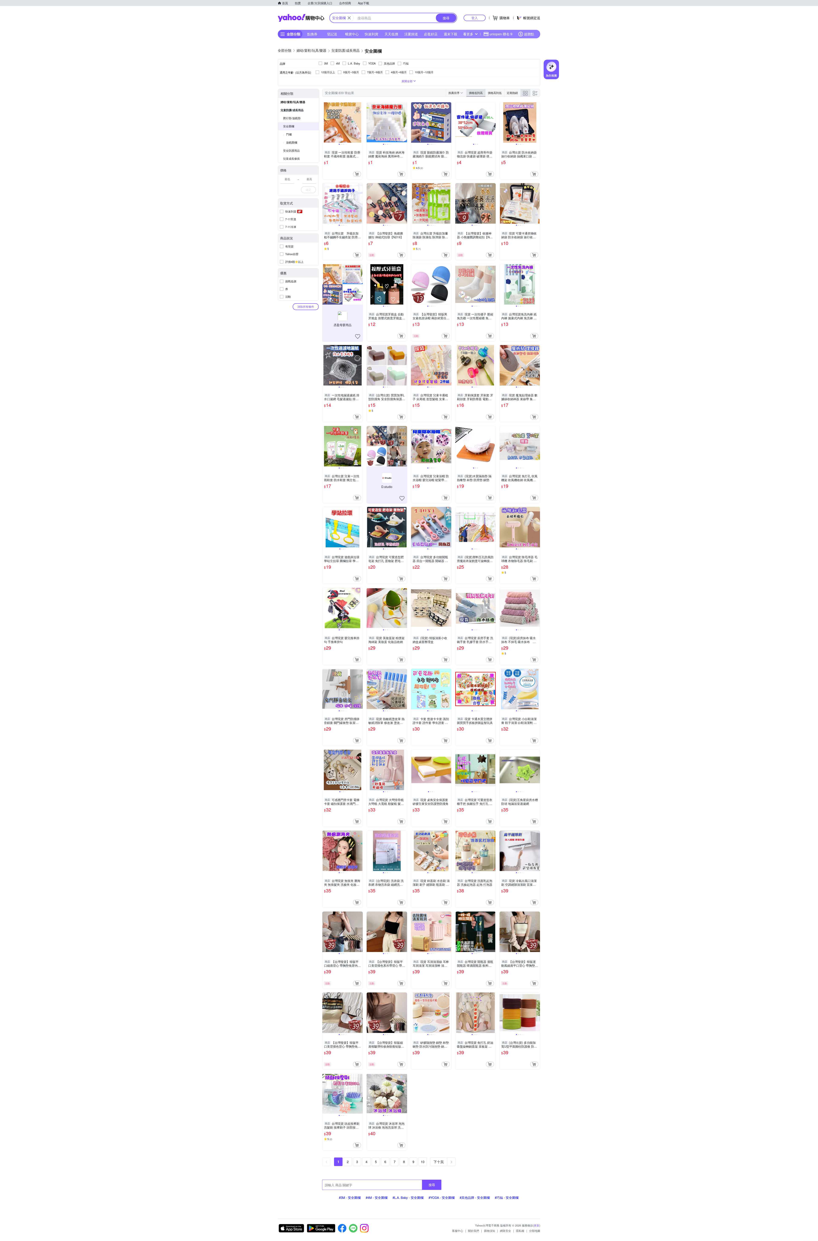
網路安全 (505, 1231)
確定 (308, 190)
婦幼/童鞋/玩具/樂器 (293, 102)
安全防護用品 (291, 150)
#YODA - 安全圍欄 (442, 1197)
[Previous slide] (325, 122)
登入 (474, 18)
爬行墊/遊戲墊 (292, 118)
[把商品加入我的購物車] (357, 174)
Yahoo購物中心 (301, 18)
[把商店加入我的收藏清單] (357, 336)
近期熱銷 (512, 93)
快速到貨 (371, 34)
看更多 (468, 34)
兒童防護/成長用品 (292, 110)
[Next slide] (360, 122)
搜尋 (432, 1184)
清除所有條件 (305, 307)
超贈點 (529, 34)
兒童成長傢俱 (291, 159)
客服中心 (457, 1231)
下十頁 (438, 1161)
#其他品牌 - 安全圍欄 (475, 1197)
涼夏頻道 (411, 34)
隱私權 (520, 1231)
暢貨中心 (352, 34)
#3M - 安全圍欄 (350, 1197)
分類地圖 (534, 1231)
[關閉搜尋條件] (349, 17)
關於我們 (473, 1231)
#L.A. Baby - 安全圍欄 (408, 1197)
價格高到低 (495, 93)
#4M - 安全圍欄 (376, 1197)
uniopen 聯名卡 (501, 34)
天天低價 (391, 34)
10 (423, 1161)
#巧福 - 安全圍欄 (506, 1197)
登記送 (332, 34)
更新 (536, 1225)
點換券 (312, 34)
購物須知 (489, 1231)
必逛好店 (431, 34)
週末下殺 (450, 34)
